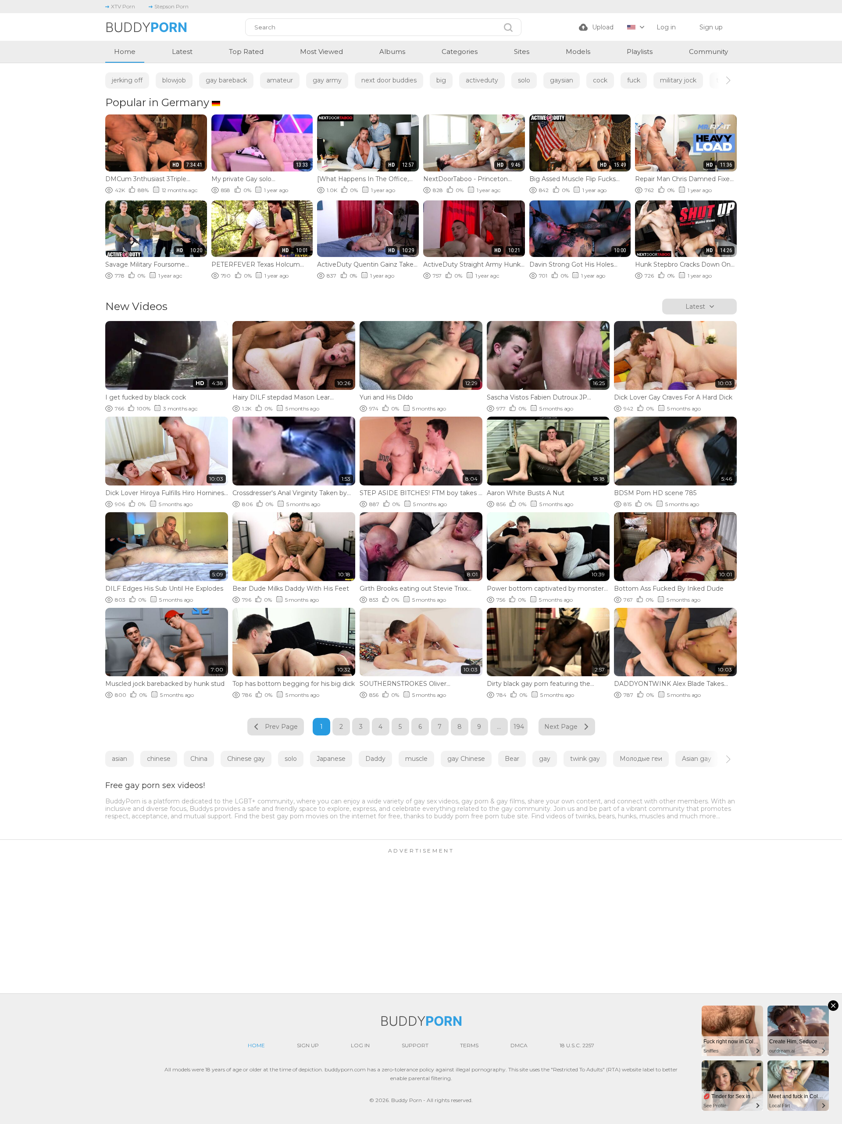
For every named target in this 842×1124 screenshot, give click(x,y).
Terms (469, 1045)
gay (544, 759)
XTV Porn (123, 6)
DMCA (519, 1045)
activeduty (482, 80)
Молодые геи (641, 759)
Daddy (375, 759)
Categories (460, 51)
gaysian (561, 80)
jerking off (127, 80)
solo (524, 80)
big (441, 80)
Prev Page (281, 727)
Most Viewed (321, 51)
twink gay (585, 759)
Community (708, 51)
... (499, 727)
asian (119, 759)
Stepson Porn (171, 6)
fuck (633, 80)
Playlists (640, 51)
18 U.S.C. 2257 (577, 1045)
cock (600, 80)
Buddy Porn (406, 1100)
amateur (280, 80)
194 (519, 727)
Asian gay (696, 759)
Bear (512, 759)
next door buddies (389, 80)
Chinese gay (246, 759)
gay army (327, 80)
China (198, 759)
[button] (720, 80)
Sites (521, 51)
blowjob (174, 80)
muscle (416, 759)
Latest (182, 51)
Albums (392, 51)
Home (125, 51)
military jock (678, 80)
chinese (159, 759)
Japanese (331, 759)
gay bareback (226, 80)
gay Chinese (466, 759)
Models (578, 51)
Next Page (561, 727)
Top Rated (246, 51)
